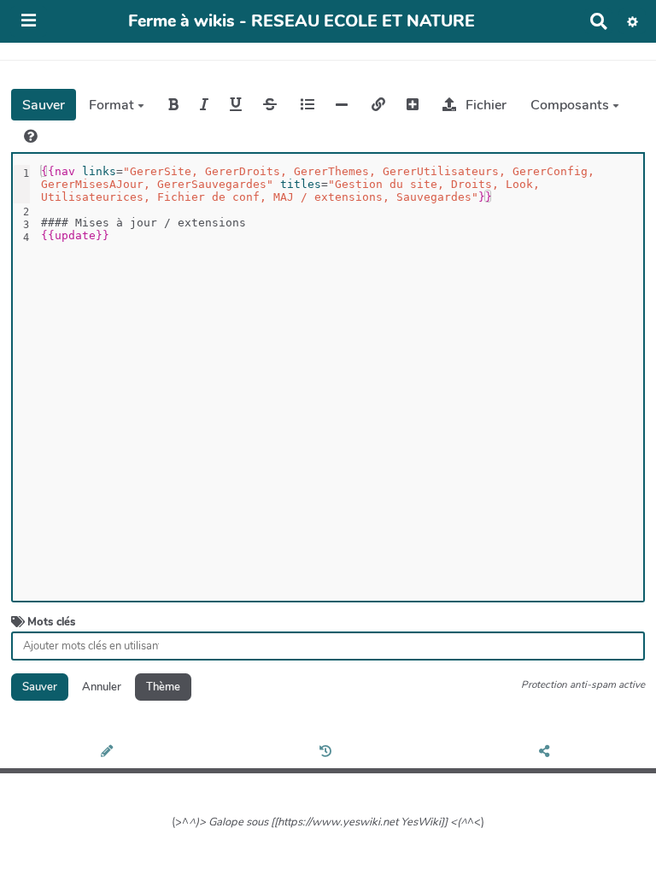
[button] (632, 21)
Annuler (101, 687)
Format (113, 105)
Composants (571, 105)
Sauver (43, 105)
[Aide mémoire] (31, 136)
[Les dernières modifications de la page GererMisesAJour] (328, 752)
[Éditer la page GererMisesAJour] (109, 752)
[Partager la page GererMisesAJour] (547, 752)
